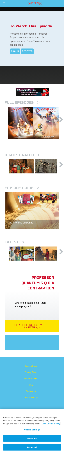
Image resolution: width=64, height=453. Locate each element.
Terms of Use (31, 365)
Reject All (32, 438)
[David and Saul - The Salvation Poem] (21, 166)
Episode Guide (22, 188)
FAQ (31, 384)
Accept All (32, 447)
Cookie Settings (31, 397)
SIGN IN (15, 51)
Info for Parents (31, 378)
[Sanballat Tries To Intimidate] (47, 254)
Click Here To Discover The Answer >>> (32, 326)
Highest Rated (22, 155)
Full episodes (22, 102)
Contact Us (31, 391)
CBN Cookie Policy (51, 423)
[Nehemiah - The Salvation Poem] (21, 254)
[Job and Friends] (47, 166)
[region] (32, 431)
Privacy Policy (31, 372)
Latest (15, 242)
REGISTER (27, 51)
